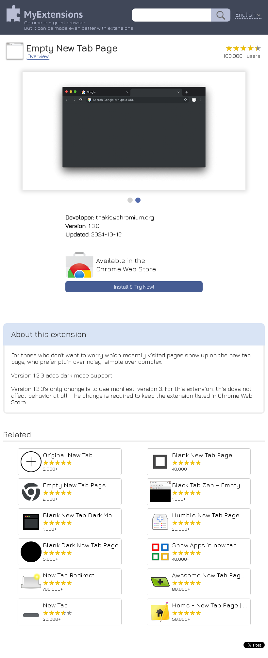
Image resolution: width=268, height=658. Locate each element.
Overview (38, 56)
